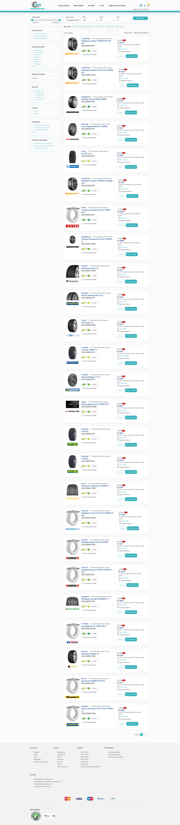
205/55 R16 (84, 752)
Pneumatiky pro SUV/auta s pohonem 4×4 (48, 781)
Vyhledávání (140, 18)
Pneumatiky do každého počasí (82, 26)
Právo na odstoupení (41, 762)
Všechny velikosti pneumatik (90, 766)
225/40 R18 (84, 757)
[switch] (54, 816)
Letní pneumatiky (114, 752)
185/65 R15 (84, 764)
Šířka (84, 17)
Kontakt (91, 5)
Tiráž (35, 757)
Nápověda (78, 5)
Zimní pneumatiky (114, 754)
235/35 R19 (84, 762)
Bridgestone (61, 752)
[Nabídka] (56, 814)
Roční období (70, 17)
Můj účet (145, 5)
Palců (118, 17)
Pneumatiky (63, 5)
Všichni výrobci (62, 766)
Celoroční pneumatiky (115, 757)
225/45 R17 (84, 754)
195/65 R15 (84, 759)
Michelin (60, 762)
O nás (101, 5)
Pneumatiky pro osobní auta (43, 779)
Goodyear (60, 759)
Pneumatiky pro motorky (42, 786)
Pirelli (59, 764)
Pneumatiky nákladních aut (43, 784)
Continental (61, 754)
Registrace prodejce (117, 5)
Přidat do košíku (131, 56)
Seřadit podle (128, 32)
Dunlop (59, 757)
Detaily (121, 56)
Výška (101, 17)
